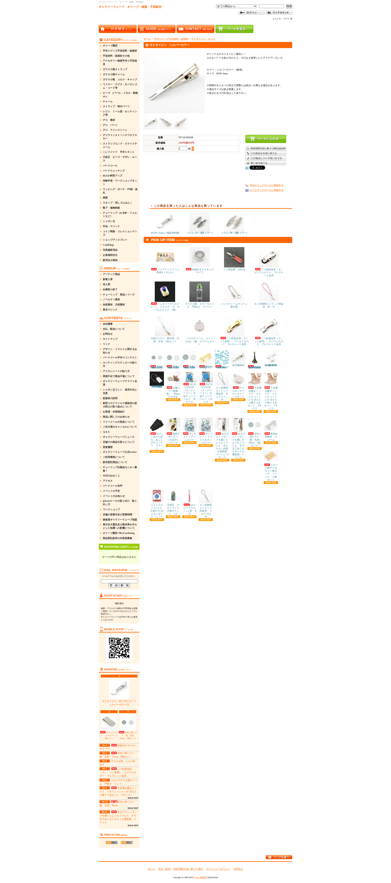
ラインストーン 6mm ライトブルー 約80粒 (222, 367)
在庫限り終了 (110, 289)
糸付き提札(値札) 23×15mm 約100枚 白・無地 (157, 386)
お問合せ (108, 333)
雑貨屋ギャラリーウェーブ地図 (120, 519)
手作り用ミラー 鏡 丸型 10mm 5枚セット (128, 735)
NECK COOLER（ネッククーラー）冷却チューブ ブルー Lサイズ (206, 393)
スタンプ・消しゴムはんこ (117, 202)
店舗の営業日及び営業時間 (117, 514)
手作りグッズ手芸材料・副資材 (120, 50)
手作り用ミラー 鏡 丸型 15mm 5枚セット (173, 367)
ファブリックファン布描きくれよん (167, 271)
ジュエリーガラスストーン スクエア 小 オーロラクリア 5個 (165, 306)
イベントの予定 (111, 490)
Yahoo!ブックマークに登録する (266, 185)
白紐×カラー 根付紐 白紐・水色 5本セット (165, 340)
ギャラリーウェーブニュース (119, 436)
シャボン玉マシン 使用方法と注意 (120, 391)
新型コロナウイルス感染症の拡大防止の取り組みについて (120, 405)
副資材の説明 (110, 398)
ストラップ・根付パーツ (116, 106)
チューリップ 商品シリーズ (119, 294)
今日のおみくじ (111, 475)
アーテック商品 (111, 274)
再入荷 (106, 284)
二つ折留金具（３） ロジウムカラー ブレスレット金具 (270, 272)
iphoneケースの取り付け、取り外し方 (120, 502)
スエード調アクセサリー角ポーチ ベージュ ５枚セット (271, 472)
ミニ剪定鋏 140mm (234, 269)
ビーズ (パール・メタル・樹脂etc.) (120, 94)
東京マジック (110, 309)
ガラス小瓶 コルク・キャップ (120, 79)
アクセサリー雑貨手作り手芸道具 (120, 62)
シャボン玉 (109, 221)
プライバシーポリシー (218, 869)
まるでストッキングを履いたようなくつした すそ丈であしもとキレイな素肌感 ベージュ (238, 445)
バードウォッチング (114, 170)
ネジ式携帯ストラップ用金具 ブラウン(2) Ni (206, 511)
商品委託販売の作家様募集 (117, 538)
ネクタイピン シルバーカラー (238, 365)
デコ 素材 (109, 120)
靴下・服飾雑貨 (111, 207)
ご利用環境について (114, 457)
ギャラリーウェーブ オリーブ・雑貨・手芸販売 (130, 6)
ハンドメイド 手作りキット (119, 152)
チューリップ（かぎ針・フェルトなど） (120, 214)
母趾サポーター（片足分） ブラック (174, 438)
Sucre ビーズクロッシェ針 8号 (190, 509)
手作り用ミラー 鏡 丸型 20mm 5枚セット (255, 439)
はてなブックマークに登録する (266, 190)
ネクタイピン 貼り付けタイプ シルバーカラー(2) (120, 703)
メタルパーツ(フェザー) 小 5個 (201, 232)
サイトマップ (110, 339)
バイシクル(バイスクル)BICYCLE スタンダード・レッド (158, 511)
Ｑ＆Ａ (106, 431)
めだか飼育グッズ (112, 175)
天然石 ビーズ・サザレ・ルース (120, 159)
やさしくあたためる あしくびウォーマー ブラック (157, 441)
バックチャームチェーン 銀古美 (235, 305)
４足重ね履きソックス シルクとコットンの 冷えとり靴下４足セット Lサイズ (271, 398)
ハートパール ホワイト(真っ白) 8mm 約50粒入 (272, 365)
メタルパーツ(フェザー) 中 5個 (235, 232)
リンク (106, 344)
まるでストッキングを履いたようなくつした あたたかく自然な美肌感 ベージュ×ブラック (222, 445)
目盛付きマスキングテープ (203, 271)
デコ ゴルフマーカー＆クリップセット (239, 392)
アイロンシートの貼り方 (116, 371)
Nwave (196, 877)
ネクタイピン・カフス (203, 38)
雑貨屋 (203, 877)
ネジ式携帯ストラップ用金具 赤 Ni (268, 305)
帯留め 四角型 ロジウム (272, 436)
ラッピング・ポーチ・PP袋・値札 (120, 191)
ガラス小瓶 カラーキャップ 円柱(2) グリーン (199, 305)
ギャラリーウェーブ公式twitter (120, 452)
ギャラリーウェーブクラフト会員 (120, 383)
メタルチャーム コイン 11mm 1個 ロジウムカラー (200, 341)
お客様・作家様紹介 (114, 411)
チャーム (108, 101)
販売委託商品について (115, 462)
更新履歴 (108, 447)
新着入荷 (108, 279)
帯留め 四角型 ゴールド (207, 367)
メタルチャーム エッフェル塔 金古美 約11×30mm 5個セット (255, 367)
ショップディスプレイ (115, 239)
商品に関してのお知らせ (116, 416)
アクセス (108, 480)
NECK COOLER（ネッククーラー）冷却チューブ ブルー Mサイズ (190, 393)
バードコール (110, 165)
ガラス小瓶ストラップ (115, 69)
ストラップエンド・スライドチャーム (120, 145)
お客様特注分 (110, 255)
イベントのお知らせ (114, 496)
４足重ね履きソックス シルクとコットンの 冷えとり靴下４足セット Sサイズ (118, 791)
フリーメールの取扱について (119, 421)
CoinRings (108, 244)
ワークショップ (111, 509)
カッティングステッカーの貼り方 (120, 364)
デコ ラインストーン (115, 130)
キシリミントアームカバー (189, 436)
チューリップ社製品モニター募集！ (120, 469)
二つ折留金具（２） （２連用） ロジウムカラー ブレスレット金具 (270, 341)
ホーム (147, 38)
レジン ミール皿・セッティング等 (120, 113)
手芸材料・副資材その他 (116, 55)
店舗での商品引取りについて (119, 442)
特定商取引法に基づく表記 (188, 869)
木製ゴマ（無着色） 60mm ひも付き (174, 392)
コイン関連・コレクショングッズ (120, 233)
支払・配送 (164, 869)
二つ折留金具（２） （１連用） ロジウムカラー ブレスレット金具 (118, 772)
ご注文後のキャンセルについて (120, 426)
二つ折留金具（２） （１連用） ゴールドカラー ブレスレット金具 (235, 341)
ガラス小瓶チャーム (114, 74)
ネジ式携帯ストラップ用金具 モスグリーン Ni (223, 393)
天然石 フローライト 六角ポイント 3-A (174, 509)
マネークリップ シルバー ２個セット (109, 735)
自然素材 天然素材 (114, 304)
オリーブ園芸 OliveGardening (119, 533)
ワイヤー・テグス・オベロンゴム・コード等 (120, 86)
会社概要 (108, 323)
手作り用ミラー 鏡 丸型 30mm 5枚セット (190, 367)
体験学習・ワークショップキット (120, 182)
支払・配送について (114, 329)
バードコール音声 (112, 485)
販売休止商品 (110, 260)
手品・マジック (111, 226)
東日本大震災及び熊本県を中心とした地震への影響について (120, 526)
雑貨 (105, 197)
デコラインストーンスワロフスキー (120, 137)
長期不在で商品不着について (119, 376)
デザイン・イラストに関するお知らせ (120, 351)
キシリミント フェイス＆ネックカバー (206, 438)
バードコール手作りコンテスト (120, 357)
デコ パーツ (110, 125)
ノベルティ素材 (111, 299)
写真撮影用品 (110, 250)
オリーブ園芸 (110, 45)
